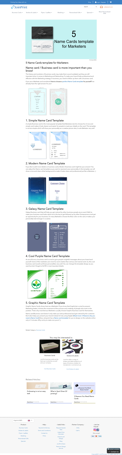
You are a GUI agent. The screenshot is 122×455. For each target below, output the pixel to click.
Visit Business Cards (49, 369)
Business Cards (40, 330)
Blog (89, 2)
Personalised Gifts (23, 438)
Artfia (77, 428)
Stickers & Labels (23, 430)
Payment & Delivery (44, 428)
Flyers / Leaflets (23, 433)
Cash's (78, 430)
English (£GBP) (24, 420)
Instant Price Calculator (61, 433)
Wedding (23, 436)
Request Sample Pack (61, 428)
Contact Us (44, 433)
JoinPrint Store (61, 444)
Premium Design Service (61, 447)
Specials (23, 441)
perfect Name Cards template (73, 81)
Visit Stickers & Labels (72, 369)
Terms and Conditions (44, 430)
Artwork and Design (61, 437)
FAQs (44, 436)
